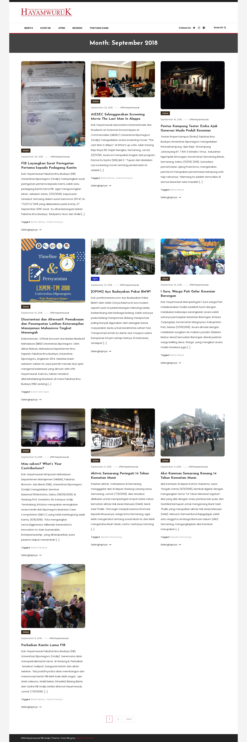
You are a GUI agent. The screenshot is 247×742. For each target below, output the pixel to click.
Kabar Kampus (55, 222)
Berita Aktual (38, 222)
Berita (28, 28)
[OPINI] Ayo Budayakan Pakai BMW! (121, 291)
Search (218, 27)
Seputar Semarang (111, 537)
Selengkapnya (29, 229)
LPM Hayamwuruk (60, 156)
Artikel (26, 150)
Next (129, 719)
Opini (61, 28)
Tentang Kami (99, 28)
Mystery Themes (84, 738)
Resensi (77, 28)
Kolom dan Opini (40, 391)
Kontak (45, 28)
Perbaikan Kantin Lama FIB (43, 645)
